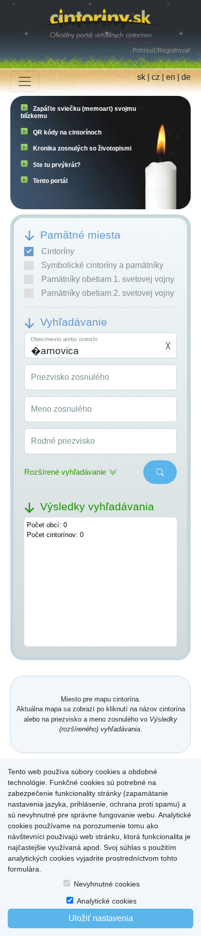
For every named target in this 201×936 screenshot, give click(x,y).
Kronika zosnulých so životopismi (82, 148)
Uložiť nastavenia (101, 918)
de (186, 77)
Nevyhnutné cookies (107, 884)
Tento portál (50, 181)
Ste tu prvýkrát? (56, 165)
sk (141, 77)
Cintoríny (57, 251)
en (170, 77)
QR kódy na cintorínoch (67, 132)
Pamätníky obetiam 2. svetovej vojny (107, 293)
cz (156, 77)
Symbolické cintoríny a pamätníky (102, 265)
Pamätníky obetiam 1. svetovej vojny (107, 279)
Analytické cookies (107, 901)
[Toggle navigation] (24, 81)
